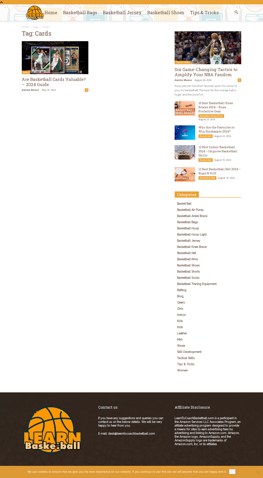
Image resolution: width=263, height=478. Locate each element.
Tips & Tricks (204, 12)
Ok (232, 471)
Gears (26, 72)
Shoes (181, 345)
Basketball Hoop (188, 228)
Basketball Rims (187, 259)
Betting (181, 290)
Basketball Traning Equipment (197, 284)
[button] (236, 13)
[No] (258, 472)
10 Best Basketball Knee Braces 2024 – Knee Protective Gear (215, 107)
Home (50, 12)
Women (182, 370)
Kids (180, 321)
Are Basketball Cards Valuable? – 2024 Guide (54, 81)
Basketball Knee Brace (211, 115)
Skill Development (189, 351)
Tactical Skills (186, 358)
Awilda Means (30, 89)
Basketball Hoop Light (191, 234)
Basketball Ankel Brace (192, 216)
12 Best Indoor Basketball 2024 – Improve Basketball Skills (218, 151)
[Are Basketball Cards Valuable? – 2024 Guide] (55, 57)
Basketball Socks (188, 277)
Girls (180, 308)
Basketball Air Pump (190, 209)
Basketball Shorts (188, 271)
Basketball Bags (80, 12)
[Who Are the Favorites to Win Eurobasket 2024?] (185, 132)
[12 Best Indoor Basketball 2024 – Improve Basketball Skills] (185, 152)
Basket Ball (205, 136)
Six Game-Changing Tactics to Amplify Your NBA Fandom (206, 71)
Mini (179, 339)
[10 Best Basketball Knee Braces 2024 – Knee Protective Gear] (185, 108)
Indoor (181, 314)
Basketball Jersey (122, 12)
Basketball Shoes (165, 12)
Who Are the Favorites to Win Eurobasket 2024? (216, 129)
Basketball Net (207, 177)
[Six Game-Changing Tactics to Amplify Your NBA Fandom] (208, 47)
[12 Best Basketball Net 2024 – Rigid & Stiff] (185, 174)
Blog (180, 296)
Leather (182, 333)
